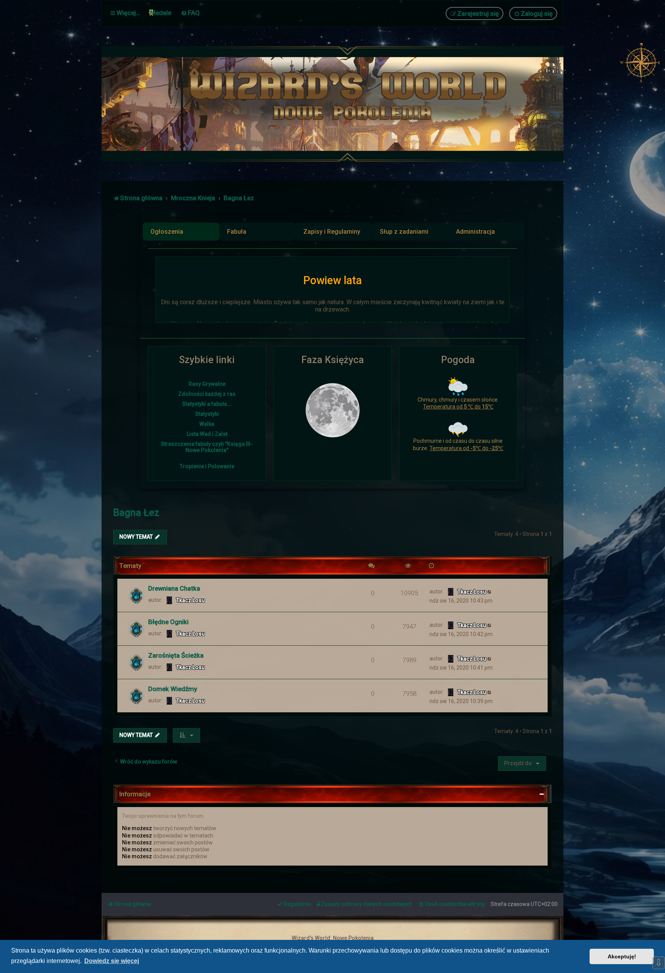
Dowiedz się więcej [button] (111, 961)
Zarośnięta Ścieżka (176, 655)
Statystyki (207, 414)
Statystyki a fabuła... (207, 404)
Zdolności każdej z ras (207, 394)
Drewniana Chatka (174, 588)
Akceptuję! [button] (622, 956)
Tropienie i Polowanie (207, 466)
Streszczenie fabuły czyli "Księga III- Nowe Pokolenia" (207, 447)
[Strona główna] (352, 104)
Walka (206, 424)
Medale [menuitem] (160, 13)
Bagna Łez (136, 512)
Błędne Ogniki (168, 622)
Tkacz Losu (190, 600)
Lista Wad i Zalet (207, 434)
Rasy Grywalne (207, 384)
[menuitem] (190, 12)
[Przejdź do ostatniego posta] (489, 591)
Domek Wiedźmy (172, 689)
